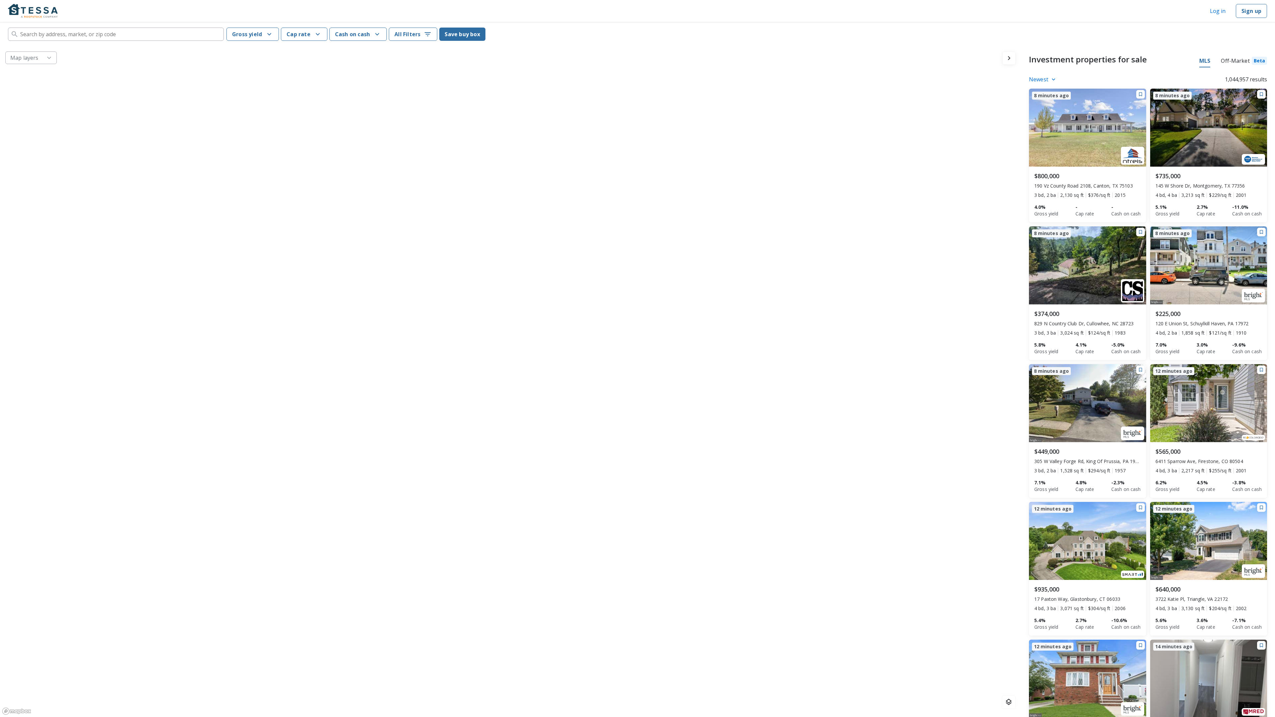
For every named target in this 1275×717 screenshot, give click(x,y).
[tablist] (1233, 62)
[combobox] (116, 34)
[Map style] (1009, 702)
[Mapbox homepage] (16, 711)
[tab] (1244, 62)
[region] (510, 381)
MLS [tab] (1204, 60)
